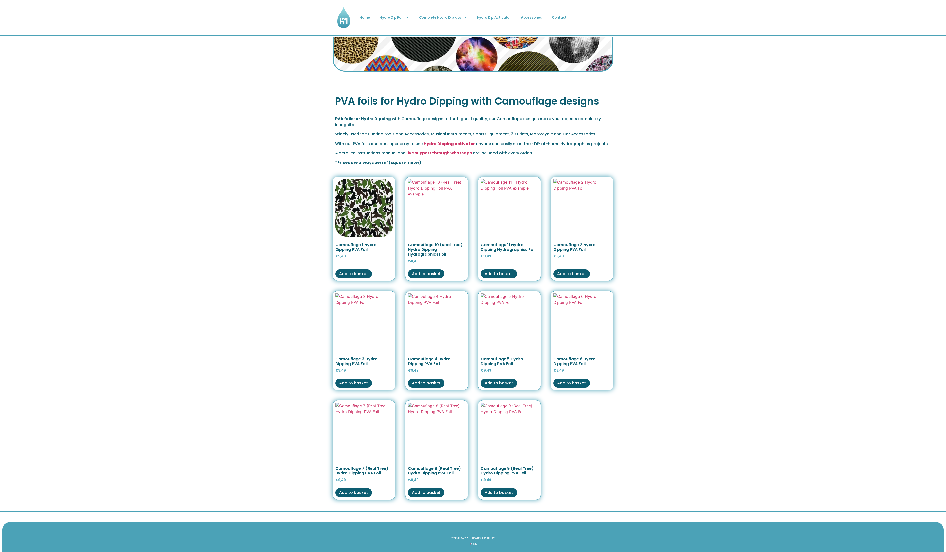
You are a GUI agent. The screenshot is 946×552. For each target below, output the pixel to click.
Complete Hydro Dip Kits (440, 17)
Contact (559, 17)
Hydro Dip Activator (494, 17)
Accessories (531, 17)
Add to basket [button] (353, 273)
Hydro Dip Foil (391, 17)
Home (365, 17)
